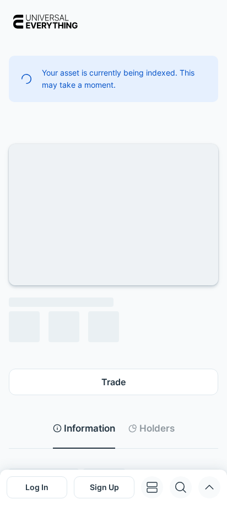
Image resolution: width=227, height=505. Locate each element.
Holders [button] (157, 428)
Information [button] (89, 428)
